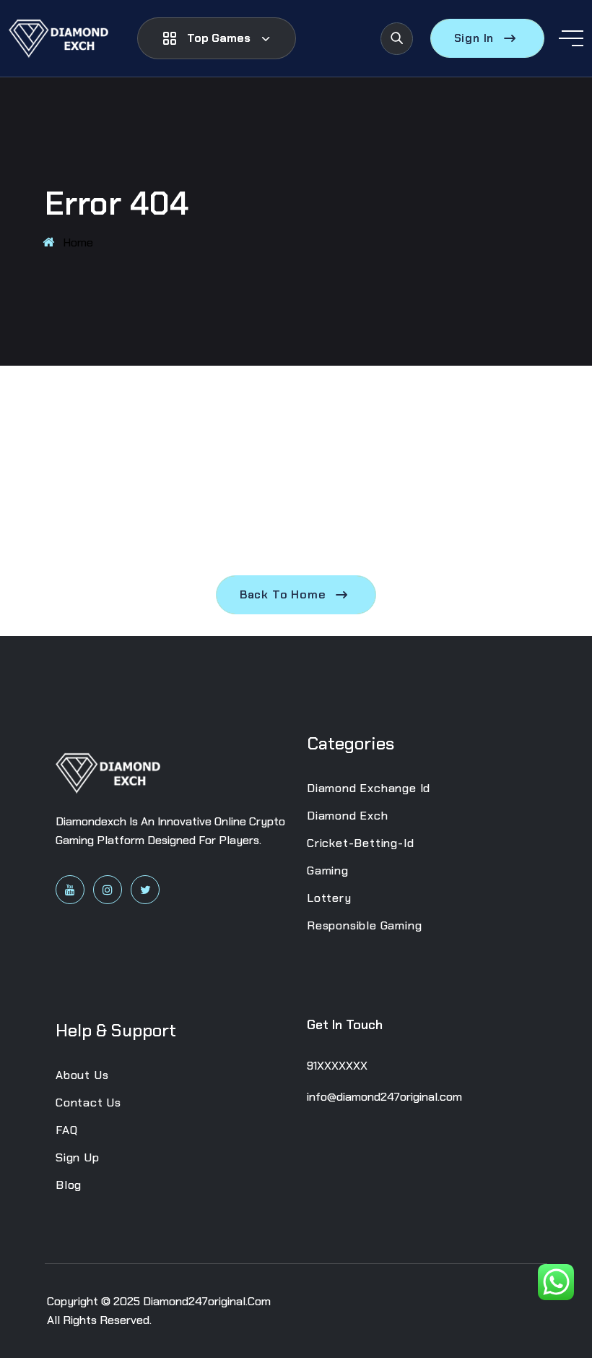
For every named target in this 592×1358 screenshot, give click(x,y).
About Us (82, 1075)
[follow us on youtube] (70, 889)
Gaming (328, 870)
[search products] (396, 38)
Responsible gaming (364, 925)
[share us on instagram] (107, 889)
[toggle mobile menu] (571, 38)
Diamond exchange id (368, 788)
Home (78, 242)
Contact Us (88, 1102)
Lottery (329, 898)
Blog (69, 1184)
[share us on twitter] (145, 889)
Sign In (474, 38)
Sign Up (78, 1157)
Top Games (219, 38)
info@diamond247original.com (384, 1096)
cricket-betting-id (360, 843)
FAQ (66, 1130)
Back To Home (283, 594)
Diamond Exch (347, 815)
